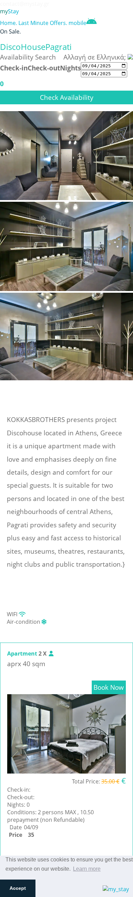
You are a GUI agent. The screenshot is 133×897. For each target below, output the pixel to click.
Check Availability (66, 97)
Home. (8, 23)
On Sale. (10, 31)
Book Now (108, 687)
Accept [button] (18, 888)
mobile (77, 23)
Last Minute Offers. (42, 23)
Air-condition (24, 621)
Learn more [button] (87, 869)
